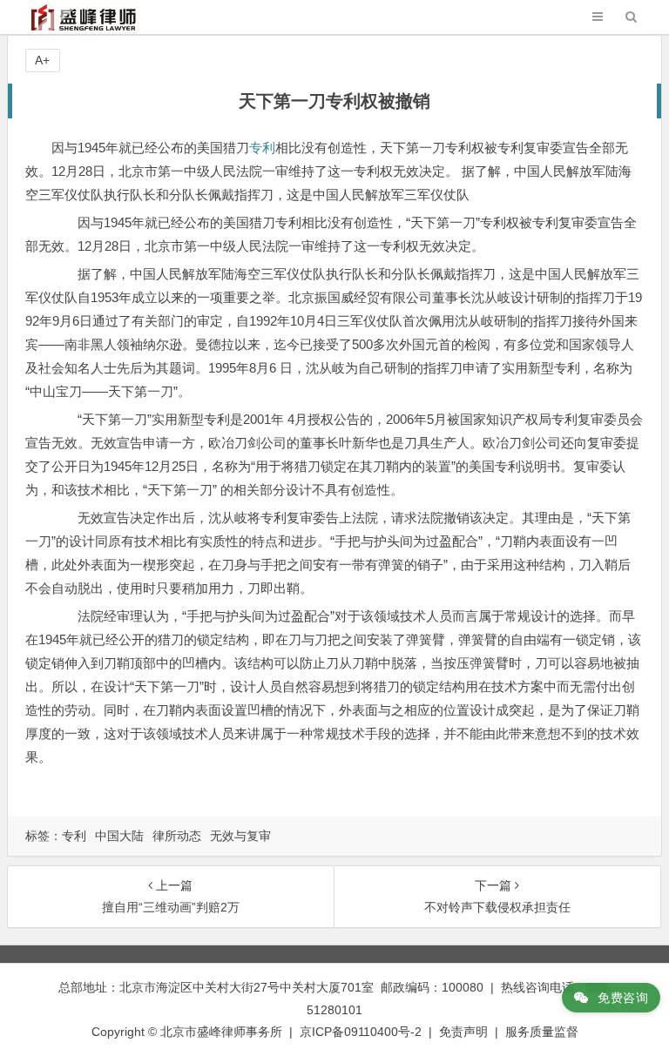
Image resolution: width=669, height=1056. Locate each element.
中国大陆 (119, 836)
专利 (262, 147)
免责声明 (463, 1032)
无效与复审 (240, 836)
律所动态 (176, 836)
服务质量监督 (541, 1032)
